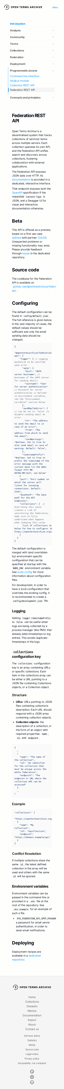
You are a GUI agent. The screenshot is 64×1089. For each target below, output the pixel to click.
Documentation (32, 1015)
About (32, 1024)
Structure (19, 695)
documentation (21, 179)
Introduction (17, 23)
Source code (26, 270)
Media (32, 1044)
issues (26, 253)
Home (32, 997)
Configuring (25, 303)
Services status (32, 1035)
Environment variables (30, 886)
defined (16, 237)
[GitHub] (32, 1077)
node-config (24, 572)
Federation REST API (22, 89)
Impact (32, 1020)
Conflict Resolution (27, 854)
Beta (17, 221)
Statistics (32, 1040)
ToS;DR (42, 237)
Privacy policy (32, 1058)
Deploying (23, 943)
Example (19, 804)
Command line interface (24, 76)
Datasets (32, 1006)
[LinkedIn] (32, 1082)
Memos (32, 1010)
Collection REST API (22, 85)
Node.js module (19, 80)
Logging (19, 611)
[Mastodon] (32, 1071)
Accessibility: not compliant (32, 1063)
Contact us (32, 1029)
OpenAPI (17, 192)
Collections (32, 1001)
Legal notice (32, 1054)
